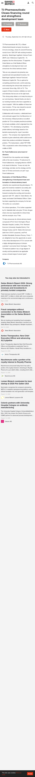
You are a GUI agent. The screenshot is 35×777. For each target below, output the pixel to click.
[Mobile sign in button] (28, 3)
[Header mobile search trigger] (33, 3)
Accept (30, 774)
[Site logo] (10, 3)
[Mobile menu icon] (2, 3)
